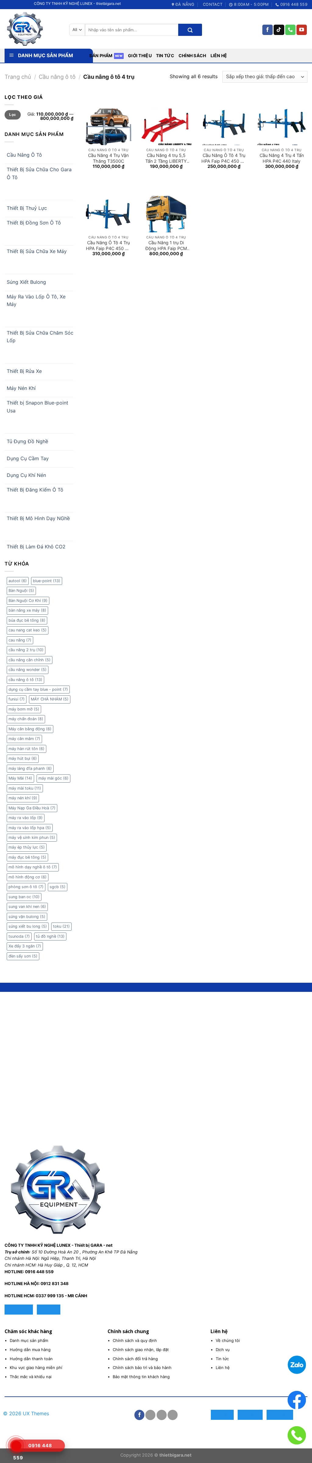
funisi (17, 699)
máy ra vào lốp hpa (30, 827)
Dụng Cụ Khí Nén (26, 475)
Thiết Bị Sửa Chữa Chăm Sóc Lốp (40, 337)
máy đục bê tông (27, 857)
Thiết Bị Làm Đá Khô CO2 (36, 547)
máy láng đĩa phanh (30, 768)
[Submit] (190, 30)
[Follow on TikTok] (279, 30)
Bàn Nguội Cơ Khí (28, 600)
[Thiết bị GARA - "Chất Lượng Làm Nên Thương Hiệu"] (32, 29)
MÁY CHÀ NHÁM (50, 699)
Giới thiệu (140, 55)
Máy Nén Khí (21, 388)
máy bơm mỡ (24, 709)
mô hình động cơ (28, 877)
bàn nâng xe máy (27, 610)
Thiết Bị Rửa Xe (24, 371)
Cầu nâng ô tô (57, 76)
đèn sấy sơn (23, 956)
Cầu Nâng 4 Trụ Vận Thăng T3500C (108, 158)
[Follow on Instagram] (150, 1415)
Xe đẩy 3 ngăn (25, 946)
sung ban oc (24, 897)
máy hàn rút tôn (26, 748)
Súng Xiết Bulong (26, 282)
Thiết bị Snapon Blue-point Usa (37, 407)
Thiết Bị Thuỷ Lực (27, 208)
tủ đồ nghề (50, 936)
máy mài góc (53, 778)
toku (61, 926)
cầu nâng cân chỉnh (30, 660)
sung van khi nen (27, 906)
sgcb (58, 886)
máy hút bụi (23, 758)
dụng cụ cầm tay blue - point (38, 689)
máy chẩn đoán (26, 719)
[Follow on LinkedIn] (173, 1415)
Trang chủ (18, 76)
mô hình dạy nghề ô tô (33, 867)
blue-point (46, 581)
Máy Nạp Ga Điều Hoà (32, 808)
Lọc (12, 114)
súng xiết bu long (28, 926)
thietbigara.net (175, 1455)
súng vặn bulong (27, 916)
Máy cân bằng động (30, 729)
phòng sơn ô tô (26, 886)
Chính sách (192, 55)
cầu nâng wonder (28, 669)
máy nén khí (23, 798)
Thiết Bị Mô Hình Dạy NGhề (38, 518)
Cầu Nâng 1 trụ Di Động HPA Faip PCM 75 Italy (166, 245)
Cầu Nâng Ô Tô (24, 155)
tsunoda (19, 936)
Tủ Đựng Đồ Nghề (27, 441)
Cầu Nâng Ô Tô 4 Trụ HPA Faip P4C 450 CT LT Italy (223, 158)
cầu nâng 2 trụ (26, 650)
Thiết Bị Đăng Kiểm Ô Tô (35, 490)
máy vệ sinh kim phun (32, 837)
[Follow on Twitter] (162, 1415)
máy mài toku (25, 788)
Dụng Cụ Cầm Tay (28, 458)
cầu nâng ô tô (25, 679)
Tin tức (165, 55)
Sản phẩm (100, 55)
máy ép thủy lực (27, 847)
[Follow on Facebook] (267, 30)
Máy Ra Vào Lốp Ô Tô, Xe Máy (36, 301)
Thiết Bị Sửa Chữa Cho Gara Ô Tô (39, 173)
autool (18, 581)
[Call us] (290, 30)
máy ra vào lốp (26, 817)
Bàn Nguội (21, 590)
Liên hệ (219, 55)
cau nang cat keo (28, 630)
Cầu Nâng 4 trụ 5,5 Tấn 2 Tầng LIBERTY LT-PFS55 (166, 158)
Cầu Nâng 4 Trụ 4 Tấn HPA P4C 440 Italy (282, 158)
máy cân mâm (24, 738)
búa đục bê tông (27, 620)
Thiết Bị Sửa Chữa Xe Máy (37, 251)
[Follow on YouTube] (301, 30)
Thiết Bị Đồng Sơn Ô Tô (34, 223)
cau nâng (20, 640)
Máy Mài (20, 778)
